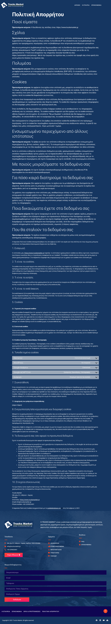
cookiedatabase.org (54, 508)
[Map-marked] (107, 620)
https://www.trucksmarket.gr (34, 253)
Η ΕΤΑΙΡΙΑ (86, 5)
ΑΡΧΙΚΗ (77, 5)
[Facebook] (96, 620)
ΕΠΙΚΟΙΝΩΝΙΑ (96, 5)
